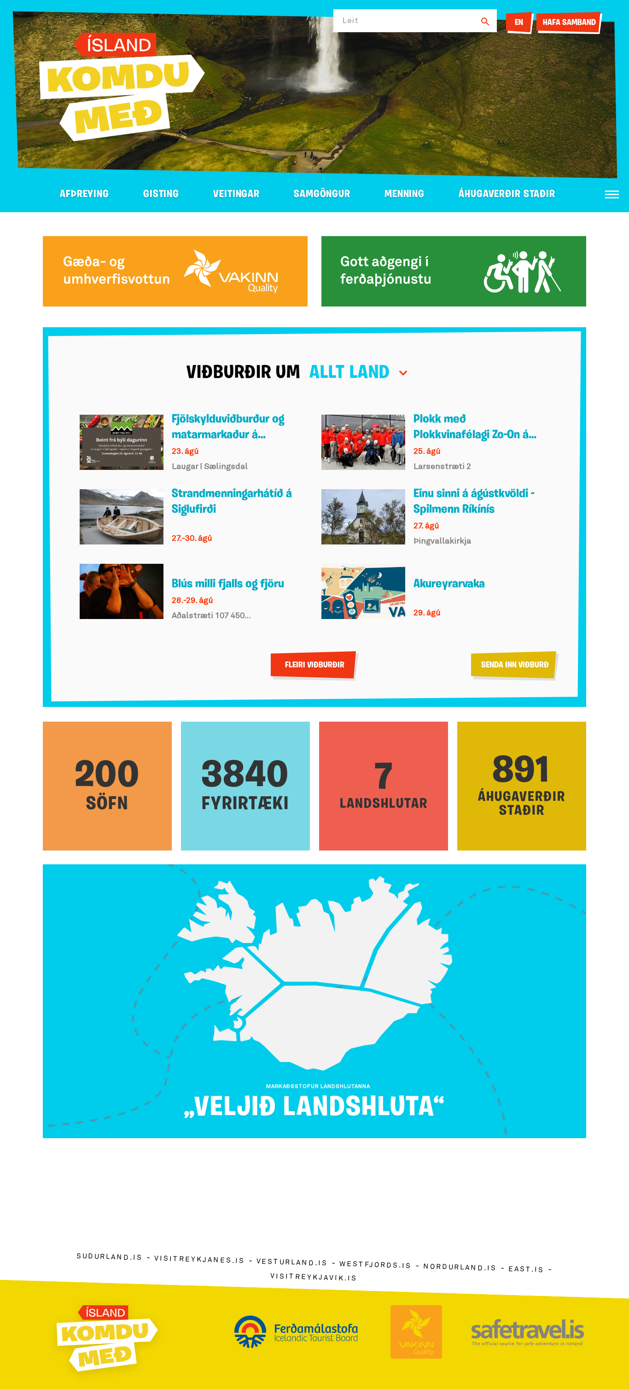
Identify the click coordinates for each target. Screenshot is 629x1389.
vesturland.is (292, 1262)
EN (519, 23)
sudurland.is (109, 1257)
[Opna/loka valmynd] (612, 194)
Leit (350, 21)
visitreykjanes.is (199, 1260)
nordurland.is (460, 1267)
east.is (526, 1269)
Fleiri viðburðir (314, 665)
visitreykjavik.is (313, 1277)
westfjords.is (375, 1265)
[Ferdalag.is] (122, 85)
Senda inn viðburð (515, 665)
